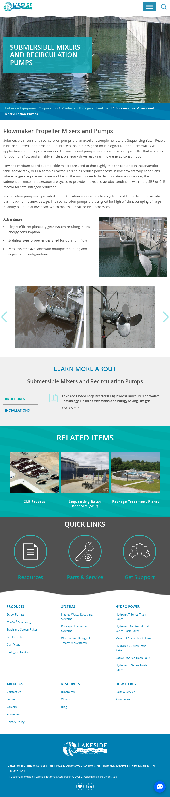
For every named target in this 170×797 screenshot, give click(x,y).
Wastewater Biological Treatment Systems (75, 640)
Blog (64, 707)
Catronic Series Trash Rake (133, 658)
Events (11, 699)
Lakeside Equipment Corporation (31, 108)
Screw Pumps (15, 614)
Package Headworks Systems (74, 628)
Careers (12, 707)
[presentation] (4, 317)
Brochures (68, 692)
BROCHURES (15, 399)
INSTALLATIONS (17, 410)
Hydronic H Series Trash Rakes (131, 667)
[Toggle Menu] (149, 7)
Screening (19, 622)
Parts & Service (125, 692)
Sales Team (123, 699)
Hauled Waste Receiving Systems (77, 616)
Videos (65, 699)
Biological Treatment (95, 108)
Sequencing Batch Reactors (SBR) (85, 503)
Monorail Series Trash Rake (133, 638)
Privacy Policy (16, 722)
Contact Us (14, 692)
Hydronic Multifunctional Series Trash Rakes (132, 628)
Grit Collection (16, 637)
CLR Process (34, 501)
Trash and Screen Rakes (22, 629)
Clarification (14, 644)
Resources (13, 714)
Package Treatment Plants (135, 501)
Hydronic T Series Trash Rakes (131, 616)
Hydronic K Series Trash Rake (131, 648)
